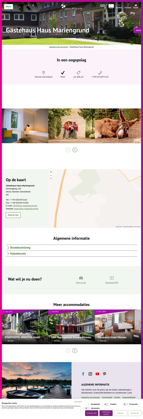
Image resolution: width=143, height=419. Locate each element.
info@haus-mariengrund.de (25, 206)
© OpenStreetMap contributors (131, 227)
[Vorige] (68, 150)
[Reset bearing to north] (51, 178)
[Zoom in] (51, 172)
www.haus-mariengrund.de (26, 209)
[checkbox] (87, 404)
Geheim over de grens (58, 47)
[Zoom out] (51, 175)
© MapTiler (118, 227)
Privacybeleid (78, 401)
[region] (94, 198)
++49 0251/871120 (100, 77)
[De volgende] (75, 150)
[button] (13, 215)
